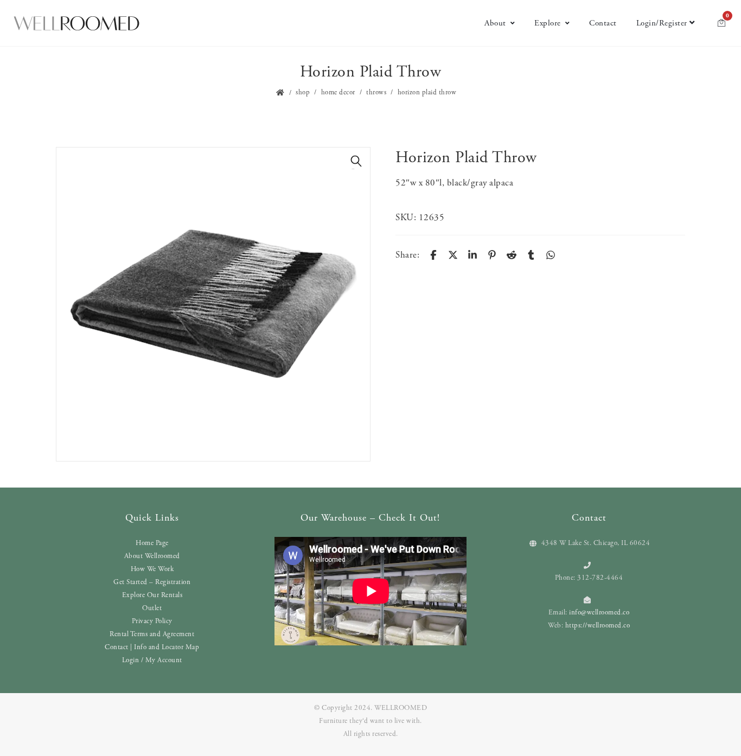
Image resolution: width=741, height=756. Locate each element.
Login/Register (661, 23)
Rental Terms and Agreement (152, 634)
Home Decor (338, 92)
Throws (376, 92)
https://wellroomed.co (597, 625)
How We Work (152, 569)
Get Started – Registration (151, 582)
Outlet (152, 608)
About (495, 23)
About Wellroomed (152, 556)
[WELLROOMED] (76, 23)
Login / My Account (152, 660)
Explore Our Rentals (152, 595)
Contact (603, 23)
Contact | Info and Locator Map (152, 647)
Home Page (152, 543)
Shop (303, 92)
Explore (547, 23)
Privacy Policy (152, 621)
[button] (356, 161)
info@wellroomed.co (599, 612)
